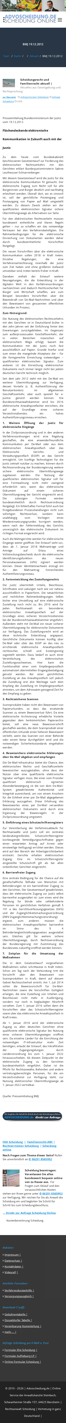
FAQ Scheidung (13, 1142)
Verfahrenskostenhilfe (19, 1290)
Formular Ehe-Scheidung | (21, 1350)
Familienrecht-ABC (40, 1142)
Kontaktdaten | (14, 1266)
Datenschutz (12, 1260)
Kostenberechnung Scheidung (25, 1220)
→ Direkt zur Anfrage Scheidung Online (29, 1213)
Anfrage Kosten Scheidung (34, 97)
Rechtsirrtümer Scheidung (21, 1146)
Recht (17, 56)
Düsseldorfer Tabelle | (18, 1320)
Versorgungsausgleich (18, 1296)
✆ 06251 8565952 (40, 1159)
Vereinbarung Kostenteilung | (23, 1326)
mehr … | (10, 1332)
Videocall (10, 1272)
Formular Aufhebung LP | (21, 1356)
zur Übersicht (9, 97)
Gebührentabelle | (16, 1314)
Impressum (12, 1254)
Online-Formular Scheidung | (23, 1361)
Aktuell (34, 56)
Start (6, 56)
